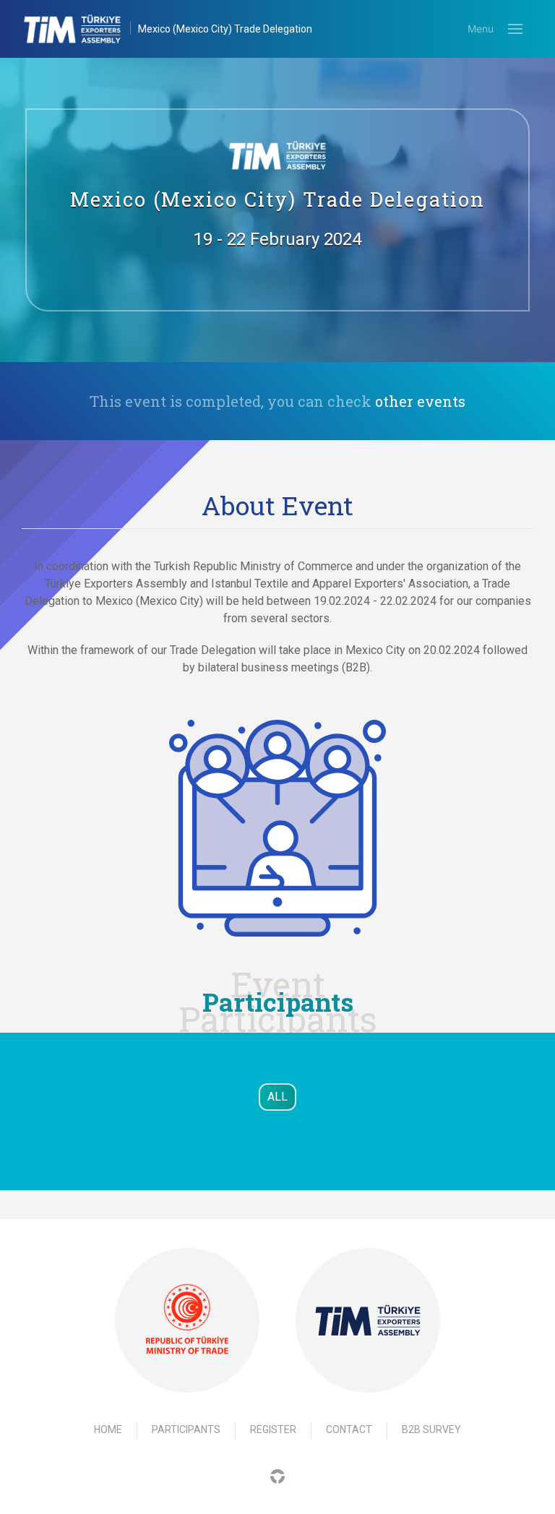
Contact (349, 1429)
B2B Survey (431, 1429)
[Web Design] (277, 1476)
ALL (277, 1097)
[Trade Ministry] (187, 1320)
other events (420, 401)
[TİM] (368, 1320)
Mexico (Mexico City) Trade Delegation (225, 29)
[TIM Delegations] (80, 29)
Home (108, 1429)
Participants (186, 1429)
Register (273, 1429)
